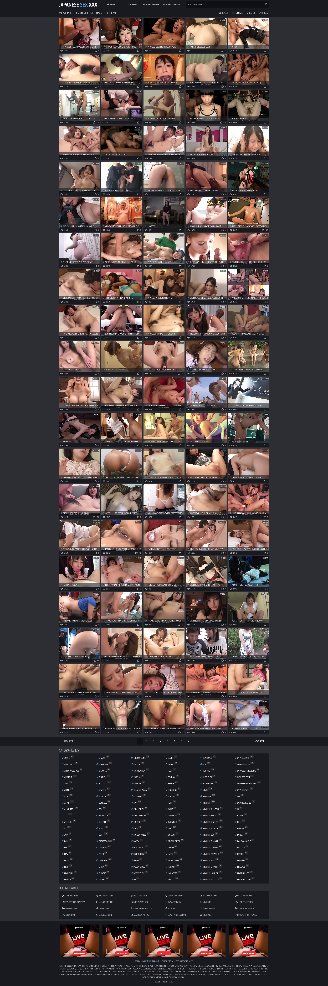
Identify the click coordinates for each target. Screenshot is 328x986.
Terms (157, 981)
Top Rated (132, 4)
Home (112, 4)
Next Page (259, 741)
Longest (265, 12)
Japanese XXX (78, 4)
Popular (238, 12)
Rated (252, 12)
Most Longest (172, 4)
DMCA (165, 981)
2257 (171, 981)
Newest (224, 12)
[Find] (266, 4)
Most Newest (152, 4)
